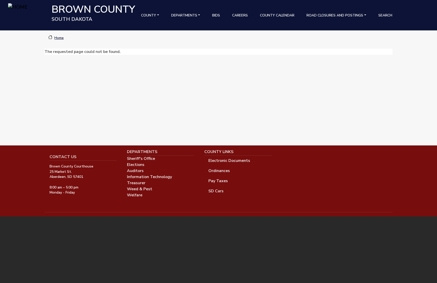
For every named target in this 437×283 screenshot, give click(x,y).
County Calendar (277, 15)
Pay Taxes (218, 181)
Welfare (134, 195)
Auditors (135, 171)
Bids (216, 15)
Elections (135, 164)
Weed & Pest (139, 189)
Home (59, 37)
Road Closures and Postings (335, 15)
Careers (240, 15)
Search (385, 15)
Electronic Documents (229, 160)
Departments (184, 15)
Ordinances (219, 171)
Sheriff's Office (141, 158)
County (148, 15)
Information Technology (149, 177)
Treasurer (136, 183)
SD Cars (216, 191)
